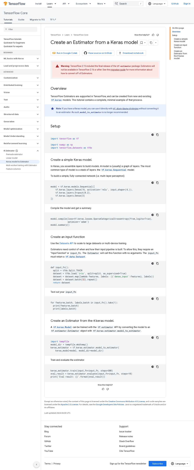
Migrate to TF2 (37, 19)
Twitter (47, 446)
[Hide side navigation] (36, 464)
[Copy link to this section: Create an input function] (88, 237)
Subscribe (157, 463)
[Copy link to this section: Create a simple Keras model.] (95, 160)
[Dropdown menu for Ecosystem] (91, 3)
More (100, 3)
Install (38, 3)
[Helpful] (153, 35)
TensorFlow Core (16, 13)
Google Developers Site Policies (110, 404)
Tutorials (8, 19)
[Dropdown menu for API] (69, 3)
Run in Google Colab (67, 53)
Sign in (187, 3)
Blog (46, 431)
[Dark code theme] (152, 134)
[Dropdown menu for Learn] (56, 3)
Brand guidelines (127, 446)
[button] (18, 58)
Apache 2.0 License (69, 404)
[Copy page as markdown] (151, 42)
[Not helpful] (157, 35)
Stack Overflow (126, 441)
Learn (50, 3)
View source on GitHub (100, 53)
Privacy (57, 463)
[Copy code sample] (157, 134)
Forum (47, 436)
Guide (21, 19)
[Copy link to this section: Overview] (70, 89)
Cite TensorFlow (127, 451)
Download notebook (133, 53)
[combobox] (128, 3)
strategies (126, 108)
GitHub (175, 3)
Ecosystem (81, 3)
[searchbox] (20, 29)
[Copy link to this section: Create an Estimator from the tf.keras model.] (117, 321)
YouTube (48, 451)
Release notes (126, 436)
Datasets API (66, 243)
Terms (47, 463)
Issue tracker (125, 431)
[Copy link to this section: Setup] (63, 126)
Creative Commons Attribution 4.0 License (126, 401)
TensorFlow (56, 35)
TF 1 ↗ (53, 19)
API (64, 3)
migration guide (117, 69)
